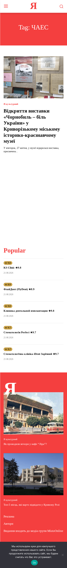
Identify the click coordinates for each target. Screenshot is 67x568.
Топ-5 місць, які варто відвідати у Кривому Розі (31, 504)
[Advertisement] (33, 198)
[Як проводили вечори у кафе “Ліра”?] (33, 413)
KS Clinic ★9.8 (12, 267)
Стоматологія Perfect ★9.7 (20, 332)
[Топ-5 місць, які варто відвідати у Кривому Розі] (33, 474)
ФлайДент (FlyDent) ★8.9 (19, 289)
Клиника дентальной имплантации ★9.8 (29, 310)
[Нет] (62, 555)
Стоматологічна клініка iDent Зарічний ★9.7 (31, 353)
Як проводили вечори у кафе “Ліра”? (25, 444)
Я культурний (11, 104)
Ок (34, 562)
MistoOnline (55, 531)
